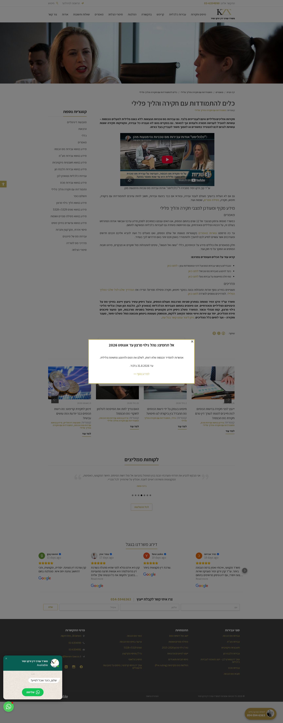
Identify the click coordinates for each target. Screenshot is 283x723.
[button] (6, 658)
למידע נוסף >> (141, 374)
